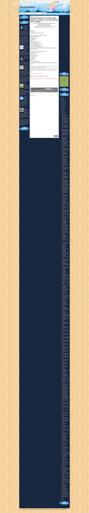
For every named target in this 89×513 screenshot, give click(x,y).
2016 (61, 98)
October (62, 104)
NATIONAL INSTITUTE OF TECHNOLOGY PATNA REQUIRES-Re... (65, 296)
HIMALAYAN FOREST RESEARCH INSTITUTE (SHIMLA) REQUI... (65, 149)
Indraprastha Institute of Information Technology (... (65, 407)
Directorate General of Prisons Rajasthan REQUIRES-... (64, 116)
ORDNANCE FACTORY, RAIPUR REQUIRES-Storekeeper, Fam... (65, 142)
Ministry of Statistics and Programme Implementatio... (65, 300)
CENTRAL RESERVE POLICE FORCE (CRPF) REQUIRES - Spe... (65, 184)
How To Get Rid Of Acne (55, 509)
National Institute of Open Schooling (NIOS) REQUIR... (65, 319)
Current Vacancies (27, 7)
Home (44, 135)
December (63, 101)
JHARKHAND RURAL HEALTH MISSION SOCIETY (64, 434)
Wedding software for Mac (40, 509)
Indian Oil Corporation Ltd (65, 495)
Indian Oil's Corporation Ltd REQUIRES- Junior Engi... (65, 334)
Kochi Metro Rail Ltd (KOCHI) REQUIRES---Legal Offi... (65, 195)
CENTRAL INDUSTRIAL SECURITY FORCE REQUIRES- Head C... (65, 177)
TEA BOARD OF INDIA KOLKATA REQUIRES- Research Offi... (65, 211)
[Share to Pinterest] (51, 89)
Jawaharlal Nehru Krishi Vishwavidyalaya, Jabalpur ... (64, 360)
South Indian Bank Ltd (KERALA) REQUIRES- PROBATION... (65, 225)
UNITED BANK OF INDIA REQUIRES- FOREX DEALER (65, 203)
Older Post (56, 136)
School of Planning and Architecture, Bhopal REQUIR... (64, 232)
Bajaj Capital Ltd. (63, 466)
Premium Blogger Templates (63, 509)
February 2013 (45, 90)
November (63, 102)
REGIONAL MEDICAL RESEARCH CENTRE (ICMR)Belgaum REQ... (65, 188)
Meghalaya (35, 91)
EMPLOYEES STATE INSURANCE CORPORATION (64, 485)
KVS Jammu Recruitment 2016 (24, 77)
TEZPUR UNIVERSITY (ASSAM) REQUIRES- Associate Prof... (65, 290)
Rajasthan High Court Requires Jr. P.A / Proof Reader (65, 214)
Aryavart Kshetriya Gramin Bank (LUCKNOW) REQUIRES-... (65, 243)
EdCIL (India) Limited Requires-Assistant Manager (64, 363)
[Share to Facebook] (50, 89)
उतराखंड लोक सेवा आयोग (64, 411)
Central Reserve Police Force (38, 90)
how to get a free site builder (48, 509)
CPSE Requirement (64, 439)
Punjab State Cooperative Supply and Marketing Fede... (65, 337)
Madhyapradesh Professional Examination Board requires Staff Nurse (26, 68)
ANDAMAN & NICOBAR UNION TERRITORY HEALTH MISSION (65, 397)
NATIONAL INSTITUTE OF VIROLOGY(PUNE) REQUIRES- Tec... (65, 275)
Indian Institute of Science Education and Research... (65, 427)
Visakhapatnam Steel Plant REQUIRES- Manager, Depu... (65, 341)
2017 (61, 97)
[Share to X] (49, 89)
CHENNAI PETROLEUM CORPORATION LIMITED (65, 421)
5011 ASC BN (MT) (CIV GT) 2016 (26, 58)
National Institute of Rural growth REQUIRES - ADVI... (65, 164)
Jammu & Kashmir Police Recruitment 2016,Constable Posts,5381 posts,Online (24, 37)
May (62, 109)
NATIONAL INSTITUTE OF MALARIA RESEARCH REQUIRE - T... (65, 279)
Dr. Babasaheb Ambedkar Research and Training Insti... (65, 331)
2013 (61, 100)
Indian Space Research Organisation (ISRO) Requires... (64, 351)
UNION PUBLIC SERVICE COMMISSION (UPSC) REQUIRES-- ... (65, 315)
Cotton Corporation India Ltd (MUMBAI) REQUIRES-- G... (65, 286)
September (63, 105)
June (62, 108)
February (62, 112)
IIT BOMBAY (63, 445)
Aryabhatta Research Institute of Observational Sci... (64, 293)
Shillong (39, 91)
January (62, 113)
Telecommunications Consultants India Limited (64, 459)
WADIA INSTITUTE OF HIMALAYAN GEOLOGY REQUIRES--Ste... (65, 260)
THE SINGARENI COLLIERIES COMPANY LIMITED (64, 471)
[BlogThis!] (48, 89)
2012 (61, 499)
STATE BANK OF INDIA (65, 429)
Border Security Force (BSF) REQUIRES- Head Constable (65, 267)
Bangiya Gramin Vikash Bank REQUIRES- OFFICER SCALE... (64, 229)
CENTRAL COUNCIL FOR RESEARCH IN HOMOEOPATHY (65, 391)
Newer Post (32, 136)
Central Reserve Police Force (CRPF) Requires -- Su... (65, 357)
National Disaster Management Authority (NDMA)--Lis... (65, 348)
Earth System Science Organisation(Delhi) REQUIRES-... (64, 385)
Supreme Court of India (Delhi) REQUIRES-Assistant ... (64, 157)
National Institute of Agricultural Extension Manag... (65, 344)
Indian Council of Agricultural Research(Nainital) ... (64, 312)
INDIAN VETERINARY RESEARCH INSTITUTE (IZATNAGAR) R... (65, 130)
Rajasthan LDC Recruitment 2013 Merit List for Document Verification (26, 48)
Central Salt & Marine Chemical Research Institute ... (64, 367)
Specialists (42, 91)
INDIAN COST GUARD (64, 402)
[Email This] (47, 89)
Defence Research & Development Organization (64, 437)
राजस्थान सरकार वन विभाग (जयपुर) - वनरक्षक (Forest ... (65, 240)
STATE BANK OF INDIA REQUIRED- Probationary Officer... (65, 218)
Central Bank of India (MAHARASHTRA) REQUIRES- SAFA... (64, 374)
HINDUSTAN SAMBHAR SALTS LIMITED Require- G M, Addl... (65, 388)
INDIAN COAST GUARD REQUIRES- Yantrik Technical (65, 146)
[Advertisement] (44, 126)
